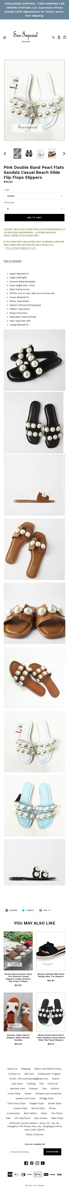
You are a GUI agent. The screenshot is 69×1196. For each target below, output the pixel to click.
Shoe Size (9, 203)
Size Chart (17, 1083)
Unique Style (20, 1108)
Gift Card (29, 1074)
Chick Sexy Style (16, 1103)
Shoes (52, 1108)
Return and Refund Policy (48, 1069)
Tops (44, 1088)
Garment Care (17, 1088)
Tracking (31, 1083)
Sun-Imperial (38, 1185)
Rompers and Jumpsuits (49, 1093)
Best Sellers (30, 1113)
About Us (12, 1069)
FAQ (41, 1083)
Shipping (25, 1069)
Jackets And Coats (25, 1098)
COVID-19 (52, 1083)
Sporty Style (38, 1108)
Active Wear (14, 1093)
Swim (44, 1113)
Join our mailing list (34, 1144)
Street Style (54, 1103)
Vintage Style (46, 1098)
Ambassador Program (49, 1074)
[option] (17, 153)
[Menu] (4, 37)
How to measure (12, 260)
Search (55, 1078)
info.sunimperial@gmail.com (20, 248)
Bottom (55, 1088)
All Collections (22, 1118)
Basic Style (57, 1118)
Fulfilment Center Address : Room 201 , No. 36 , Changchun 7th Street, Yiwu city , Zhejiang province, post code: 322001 (34, 1126)
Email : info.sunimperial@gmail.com (29, 1078)
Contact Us (14, 1074)
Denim (27, 1093)
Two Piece (56, 1113)
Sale (8, 1118)
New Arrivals (40, 1118)
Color (7, 190)
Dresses (33, 1088)
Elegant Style (36, 1103)
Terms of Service (34, 1134)
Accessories (13, 1113)
